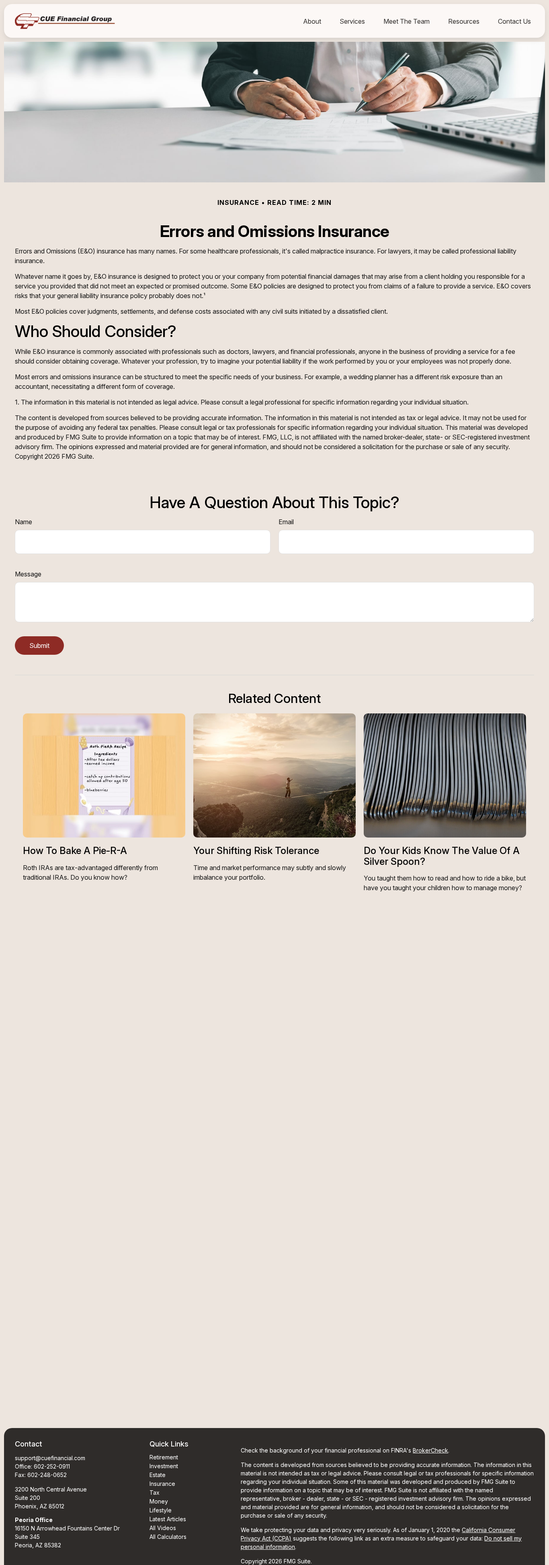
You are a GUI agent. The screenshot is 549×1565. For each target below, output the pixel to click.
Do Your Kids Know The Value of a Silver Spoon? (442, 856)
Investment (164, 1466)
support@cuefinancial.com (50, 1458)
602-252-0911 (52, 1466)
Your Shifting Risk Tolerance (256, 850)
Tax (155, 1492)
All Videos (163, 1527)
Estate (158, 1474)
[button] (312, 21)
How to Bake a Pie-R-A (75, 850)
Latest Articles (168, 1519)
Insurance (162, 1483)
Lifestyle (161, 1510)
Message (28, 574)
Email (286, 522)
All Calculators (168, 1536)
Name (23, 522)
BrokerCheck (430, 1450)
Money (159, 1501)
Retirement (164, 1457)
